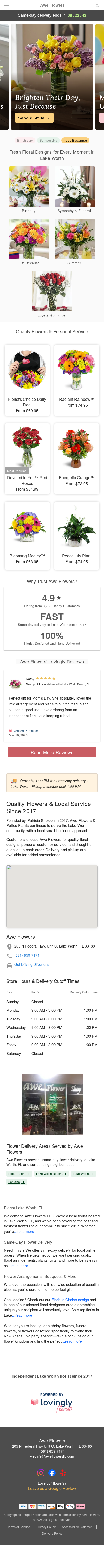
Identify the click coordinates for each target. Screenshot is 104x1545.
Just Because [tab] (75, 140)
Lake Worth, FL (83, 1173)
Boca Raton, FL (19, 1173)
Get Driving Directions (31, 964)
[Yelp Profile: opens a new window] (63, 1472)
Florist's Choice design (70, 1299)
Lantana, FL (16, 1181)
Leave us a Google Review (52, 1488)
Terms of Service (18, 1527)
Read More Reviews (52, 752)
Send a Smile (31, 117)
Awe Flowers (52, 5)
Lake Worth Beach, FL (51, 1173)
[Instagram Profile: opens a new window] (40, 1472)
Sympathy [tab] (48, 140)
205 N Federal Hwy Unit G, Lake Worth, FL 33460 (52, 1446)
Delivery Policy (52, 1533)
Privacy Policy (46, 1527)
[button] (93, 1533)
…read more (24, 1231)
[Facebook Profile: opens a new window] (52, 1472)
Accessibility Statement (77, 1527)
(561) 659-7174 (26, 955)
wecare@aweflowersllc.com (52, 1456)
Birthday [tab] (25, 140)
